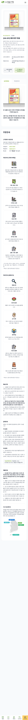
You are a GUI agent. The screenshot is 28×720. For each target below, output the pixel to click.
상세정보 (6, 81)
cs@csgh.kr (12, 148)
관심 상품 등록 (9, 70)
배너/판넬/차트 (6, 35)
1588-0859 (12, 146)
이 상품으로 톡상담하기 (19, 70)
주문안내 (16, 81)
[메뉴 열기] (25, 2)
